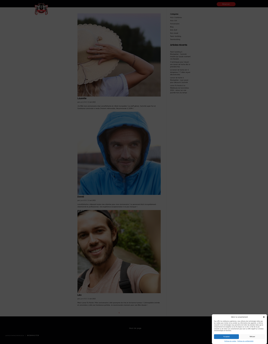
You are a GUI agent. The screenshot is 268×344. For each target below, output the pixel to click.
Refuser (252, 337)
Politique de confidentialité (245, 341)
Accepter (226, 337)
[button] (264, 317)
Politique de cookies (230, 341)
